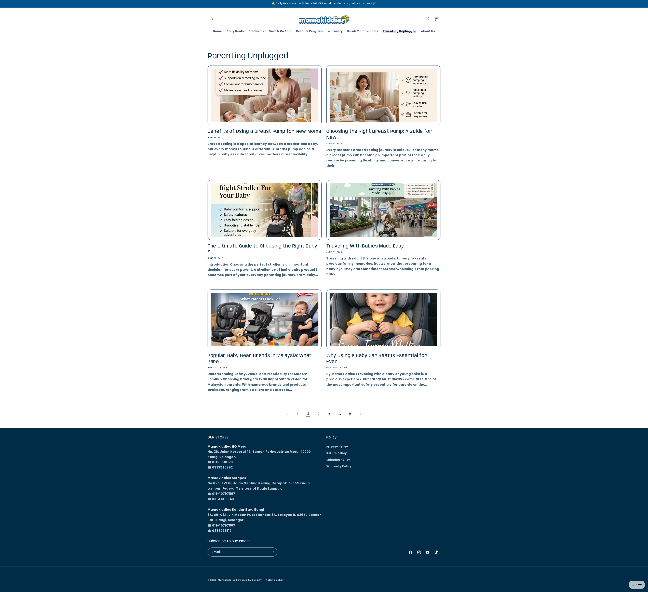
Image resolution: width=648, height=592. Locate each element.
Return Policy (336, 453)
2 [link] (308, 413)
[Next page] (360, 413)
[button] (212, 19)
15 (350, 414)
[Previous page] (287, 413)
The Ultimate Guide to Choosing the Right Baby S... (262, 249)
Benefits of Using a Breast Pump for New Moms (264, 131)
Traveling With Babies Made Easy (365, 246)
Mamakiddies (226, 580)
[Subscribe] (273, 552)
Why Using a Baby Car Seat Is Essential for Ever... (376, 358)
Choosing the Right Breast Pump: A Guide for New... (379, 134)
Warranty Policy (338, 466)
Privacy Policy (337, 447)
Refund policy (275, 580)
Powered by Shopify (249, 580)
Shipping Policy (338, 460)
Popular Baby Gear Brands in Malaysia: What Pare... (260, 358)
